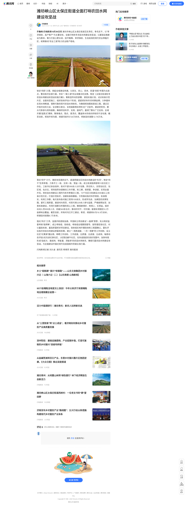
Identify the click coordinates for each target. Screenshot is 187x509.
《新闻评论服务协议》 (66, 427)
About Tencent (48, 493)
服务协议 (56, 493)
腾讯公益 (89, 493)
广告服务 (76, 493)
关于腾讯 (39, 493)
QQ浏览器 (96, 493)
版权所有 (76, 502)
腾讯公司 (70, 502)
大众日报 (40, 297)
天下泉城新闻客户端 (43, 315)
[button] (144, 19)
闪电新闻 (40, 350)
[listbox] (73, 342)
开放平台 (69, 493)
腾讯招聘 (82, 493)
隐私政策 (63, 493)
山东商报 (40, 280)
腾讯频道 (103, 493)
